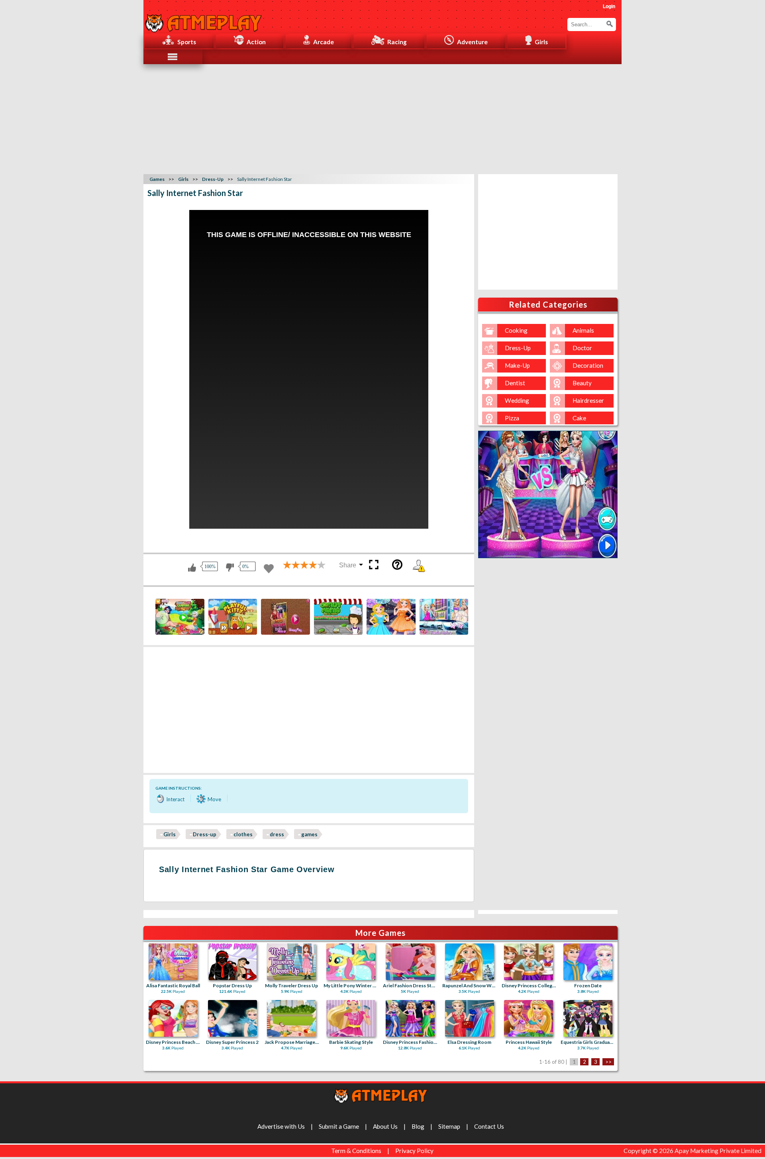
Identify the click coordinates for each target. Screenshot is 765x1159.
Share (347, 565)
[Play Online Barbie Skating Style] (350, 1018)
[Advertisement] (382, 118)
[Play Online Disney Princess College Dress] (528, 961)
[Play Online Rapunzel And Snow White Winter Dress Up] (469, 961)
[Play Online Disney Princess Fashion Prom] (410, 1018)
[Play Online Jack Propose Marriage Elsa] (291, 1018)
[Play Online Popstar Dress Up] (232, 961)
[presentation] (162, 617)
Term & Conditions (356, 1150)
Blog (418, 1126)
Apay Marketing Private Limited (719, 1150)
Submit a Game (339, 1126)
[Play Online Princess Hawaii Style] (528, 1018)
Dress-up (204, 834)
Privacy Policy (414, 1150)
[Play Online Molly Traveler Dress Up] (291, 961)
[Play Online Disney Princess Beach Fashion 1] (173, 1018)
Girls (169, 834)
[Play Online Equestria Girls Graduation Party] (587, 1018)
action (256, 41)
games (309, 834)
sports (186, 41)
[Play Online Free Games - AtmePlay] (203, 18)
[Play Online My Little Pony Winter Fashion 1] (350, 961)
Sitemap (449, 1126)
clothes (243, 834)
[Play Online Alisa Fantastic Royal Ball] (173, 961)
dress (277, 834)
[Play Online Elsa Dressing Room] (469, 1018)
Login (609, 6)
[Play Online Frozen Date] (587, 961)
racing (397, 41)
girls (541, 41)
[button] (609, 24)
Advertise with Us (281, 1126)
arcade (323, 41)
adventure (472, 41)
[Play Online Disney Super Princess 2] (232, 1018)
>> (608, 1062)
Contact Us (489, 1126)
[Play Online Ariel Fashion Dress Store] (410, 961)
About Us (385, 1126)
